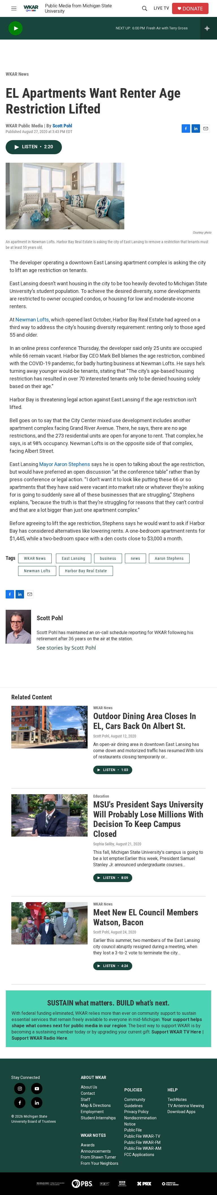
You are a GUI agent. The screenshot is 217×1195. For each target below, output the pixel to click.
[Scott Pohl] (18, 627)
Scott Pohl (62, 126)
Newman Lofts (32, 320)
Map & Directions (96, 1105)
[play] (15, 28)
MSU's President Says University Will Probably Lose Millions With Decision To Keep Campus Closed (148, 819)
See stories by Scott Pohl (66, 647)
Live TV (161, 8)
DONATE (193, 9)
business (108, 558)
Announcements (96, 1151)
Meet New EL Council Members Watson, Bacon (145, 917)
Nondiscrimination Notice (140, 1121)
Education (101, 796)
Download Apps (182, 1111)
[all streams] (208, 28)
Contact (88, 1093)
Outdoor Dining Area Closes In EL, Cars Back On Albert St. (144, 721)
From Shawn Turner (98, 1157)
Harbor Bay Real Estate (86, 571)
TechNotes (177, 1099)
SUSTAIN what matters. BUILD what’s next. (108, 1003)
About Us (89, 1087)
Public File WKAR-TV (142, 1136)
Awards (88, 1145)
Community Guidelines (134, 1102)
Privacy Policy (136, 1111)
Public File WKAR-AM (142, 1148)
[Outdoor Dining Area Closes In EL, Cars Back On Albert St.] (49, 727)
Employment (92, 1111)
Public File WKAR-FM (142, 1142)
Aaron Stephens (169, 558)
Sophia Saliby (103, 844)
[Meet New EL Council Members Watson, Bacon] (49, 923)
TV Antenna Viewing (186, 1105)
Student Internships (98, 1118)
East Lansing (73, 558)
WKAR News (17, 74)
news (135, 558)
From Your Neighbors (99, 1163)
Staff (85, 1099)
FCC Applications (139, 1154)
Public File (133, 1130)
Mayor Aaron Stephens (64, 464)
